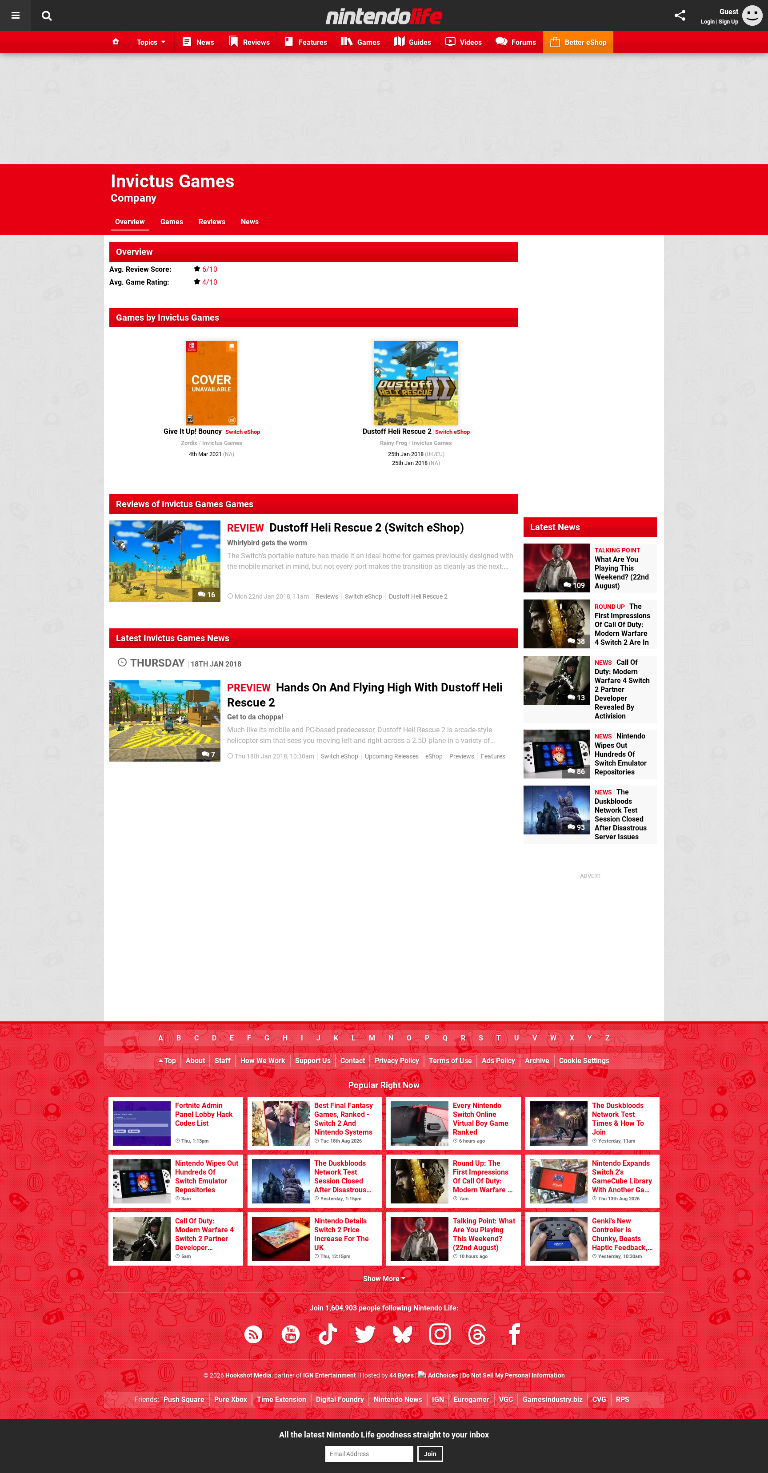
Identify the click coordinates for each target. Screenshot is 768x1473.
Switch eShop (363, 596)
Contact (352, 1060)
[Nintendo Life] (384, 16)
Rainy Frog (393, 443)
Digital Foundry (340, 1399)
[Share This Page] (680, 15)
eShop (434, 756)
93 (580, 827)
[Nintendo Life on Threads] (477, 1336)
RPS (622, 1399)
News (250, 222)
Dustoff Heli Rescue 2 (418, 596)
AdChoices (442, 1375)
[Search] (46, 15)
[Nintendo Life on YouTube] (290, 1336)
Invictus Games (173, 181)
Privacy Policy (397, 1060)
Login (708, 21)
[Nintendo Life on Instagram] (440, 1336)
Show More (382, 1278)
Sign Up (728, 21)
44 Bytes (401, 1375)
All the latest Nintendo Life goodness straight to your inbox (384, 1434)
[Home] (116, 42)
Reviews (212, 222)
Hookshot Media (248, 1375)
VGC (506, 1399)
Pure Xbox (230, 1399)
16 (210, 595)
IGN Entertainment (329, 1375)
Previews (461, 756)
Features (493, 756)
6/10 (209, 269)
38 (580, 641)
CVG (599, 1399)
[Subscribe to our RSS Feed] (253, 1336)
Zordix (189, 443)
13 (580, 698)
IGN (438, 1399)
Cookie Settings (584, 1060)
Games (171, 222)
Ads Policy (498, 1060)
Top (169, 1060)
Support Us (313, 1060)
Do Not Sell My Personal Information (513, 1375)
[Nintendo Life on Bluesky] (402, 1336)
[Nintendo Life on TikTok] (328, 1336)
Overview (130, 222)
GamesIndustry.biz (553, 1399)
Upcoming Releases (392, 756)
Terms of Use (450, 1060)
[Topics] (15, 15)
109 (578, 585)
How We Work (262, 1060)
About (195, 1060)
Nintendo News (398, 1399)
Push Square (184, 1399)
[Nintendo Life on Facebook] (514, 1336)
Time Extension (281, 1399)
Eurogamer (471, 1399)
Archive (537, 1060)
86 (580, 771)
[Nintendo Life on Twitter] (365, 1336)
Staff (223, 1060)
